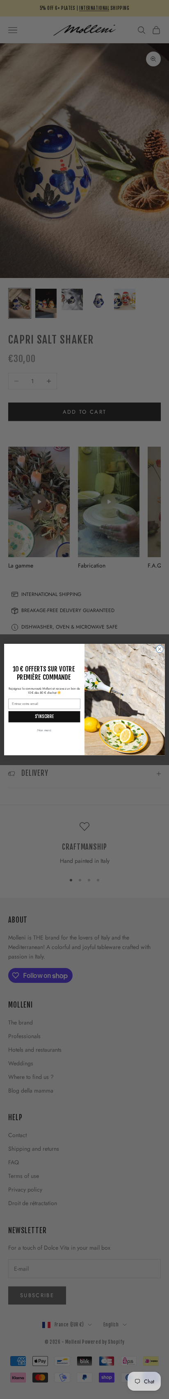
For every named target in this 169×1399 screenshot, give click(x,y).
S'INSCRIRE (44, 716)
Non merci (44, 730)
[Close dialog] (159, 649)
